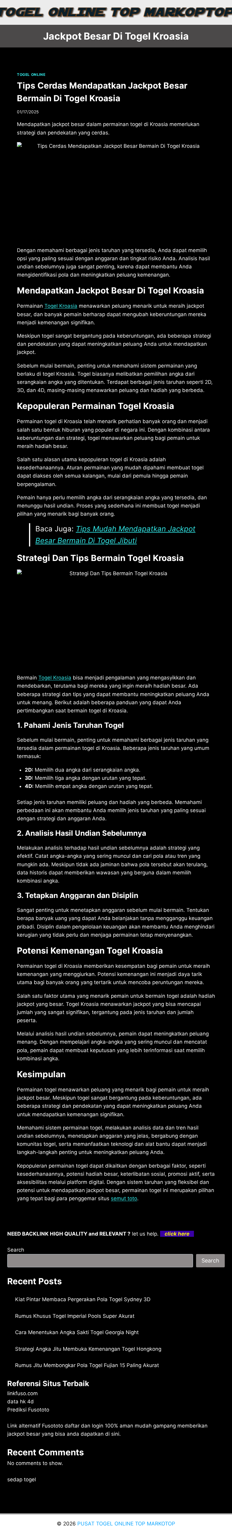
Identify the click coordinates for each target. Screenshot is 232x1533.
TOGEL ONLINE (31, 74)
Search (15, 1250)
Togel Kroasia (60, 306)
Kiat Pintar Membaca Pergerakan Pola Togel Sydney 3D (82, 1299)
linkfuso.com (22, 1393)
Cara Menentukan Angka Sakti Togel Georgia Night (77, 1332)
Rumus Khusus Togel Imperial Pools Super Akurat (74, 1316)
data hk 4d (20, 1401)
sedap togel (21, 1479)
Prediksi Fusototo (28, 1410)
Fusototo (52, 1426)
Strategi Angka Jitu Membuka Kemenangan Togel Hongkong (88, 1349)
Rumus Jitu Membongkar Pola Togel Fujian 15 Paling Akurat (87, 1365)
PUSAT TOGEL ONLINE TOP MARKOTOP (126, 1524)
